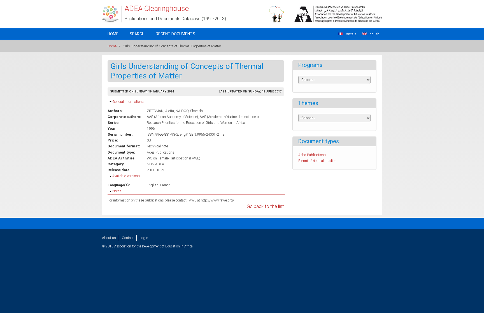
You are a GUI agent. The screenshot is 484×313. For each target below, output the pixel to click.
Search (137, 34)
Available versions (126, 176)
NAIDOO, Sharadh (189, 111)
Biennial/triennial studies (317, 161)
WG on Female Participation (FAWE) (173, 158)
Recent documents (175, 34)
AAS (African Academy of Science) (172, 117)
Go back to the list (265, 206)
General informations (128, 101)
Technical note (157, 146)
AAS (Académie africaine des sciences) (229, 117)
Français (349, 34)
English (373, 34)
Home (113, 34)
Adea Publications (160, 152)
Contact (128, 238)
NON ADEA (155, 164)
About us (109, 238)
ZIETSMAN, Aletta (160, 111)
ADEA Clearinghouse (157, 8)
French (165, 185)
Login (143, 238)
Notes (116, 191)
